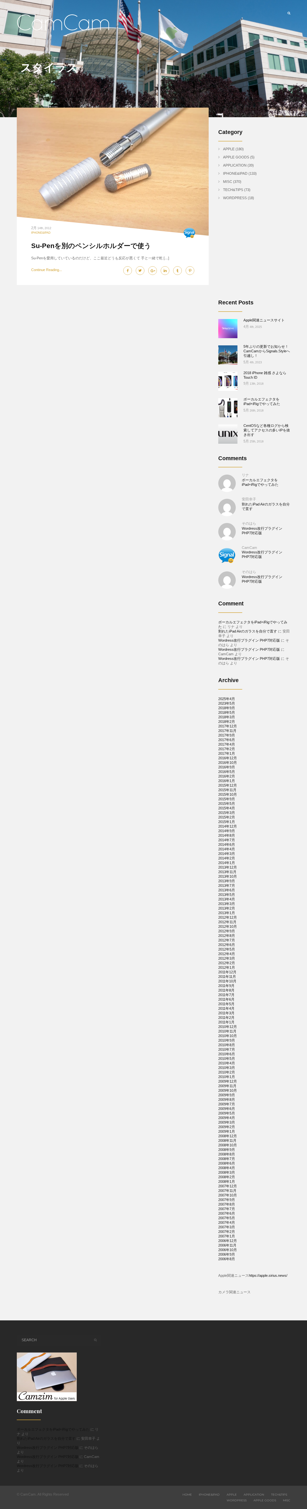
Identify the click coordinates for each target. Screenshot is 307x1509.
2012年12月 (227, 917)
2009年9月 (226, 1095)
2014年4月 (226, 849)
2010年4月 (226, 1063)
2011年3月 (226, 1013)
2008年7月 (226, 1159)
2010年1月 (226, 1077)
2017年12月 (227, 726)
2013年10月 (227, 876)
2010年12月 (227, 1027)
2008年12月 (227, 1136)
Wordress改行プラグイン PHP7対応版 (249, 640)
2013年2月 (226, 908)
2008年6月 (226, 1163)
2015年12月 (227, 785)
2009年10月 (227, 1090)
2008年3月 (226, 1172)
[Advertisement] (258, 253)
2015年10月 (227, 794)
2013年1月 (226, 913)
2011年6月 (226, 999)
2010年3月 (226, 1068)
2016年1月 (226, 781)
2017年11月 (227, 731)
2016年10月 (227, 762)
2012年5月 (226, 949)
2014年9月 (226, 831)
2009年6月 (226, 1109)
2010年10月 (227, 1036)
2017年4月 (226, 744)
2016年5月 (226, 772)
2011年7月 (226, 995)
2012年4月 (226, 954)
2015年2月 (226, 817)
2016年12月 (227, 758)
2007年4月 (226, 1222)
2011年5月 (226, 1004)
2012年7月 (226, 940)
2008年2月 (226, 1177)
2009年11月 (227, 1086)
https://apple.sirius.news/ (268, 1275)
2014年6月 (226, 844)
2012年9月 (226, 931)
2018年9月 (226, 708)
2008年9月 (226, 1150)
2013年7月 (226, 885)
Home (187, 1494)
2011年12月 (227, 972)
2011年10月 (227, 981)
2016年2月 (226, 776)
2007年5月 (226, 1218)
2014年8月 (226, 835)
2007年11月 (227, 1191)
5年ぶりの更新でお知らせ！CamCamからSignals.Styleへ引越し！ (266, 351)
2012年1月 (226, 967)
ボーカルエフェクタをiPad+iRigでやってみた (53, 1429)
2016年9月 (226, 767)
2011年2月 (226, 1018)
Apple (229, 149)
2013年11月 (227, 872)
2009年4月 (226, 1118)
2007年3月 (226, 1227)
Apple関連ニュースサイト (264, 320)
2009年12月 (227, 1081)
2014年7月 (226, 840)
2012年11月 (227, 922)
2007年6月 (226, 1213)
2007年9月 (226, 1200)
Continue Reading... (46, 270)
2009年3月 (226, 1122)
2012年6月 (226, 945)
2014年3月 (226, 854)
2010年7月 (226, 1049)
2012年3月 (226, 958)
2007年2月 (226, 1232)
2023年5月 (226, 703)
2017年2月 (226, 749)
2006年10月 (227, 1250)
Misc (227, 182)
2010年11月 (227, 1031)
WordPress (235, 198)
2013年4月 (226, 899)
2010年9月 (226, 1040)
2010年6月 (226, 1054)
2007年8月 (226, 1204)
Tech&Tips (233, 190)
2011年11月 (227, 977)
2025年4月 (226, 699)
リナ (245, 475)
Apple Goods (236, 157)
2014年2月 (226, 858)
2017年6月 (226, 740)
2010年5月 (226, 1058)
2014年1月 (226, 863)
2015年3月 (226, 813)
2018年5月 (226, 712)
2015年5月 (226, 803)
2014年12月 (227, 826)
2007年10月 (227, 1195)
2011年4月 (226, 1008)
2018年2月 (226, 722)
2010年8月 (226, 1045)
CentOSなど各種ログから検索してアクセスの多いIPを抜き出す (266, 430)
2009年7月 (226, 1104)
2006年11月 (227, 1245)
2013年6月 (226, 890)
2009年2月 (226, 1127)
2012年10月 (227, 926)
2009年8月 (226, 1099)
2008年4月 (226, 1168)
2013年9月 (226, 881)
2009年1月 (226, 1131)
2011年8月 (226, 990)
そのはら (249, 523)
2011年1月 (226, 1022)
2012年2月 (226, 963)
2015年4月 (226, 808)
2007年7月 (226, 1209)
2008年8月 (226, 1154)
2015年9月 (226, 799)
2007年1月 (226, 1236)
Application (235, 165)
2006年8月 (226, 1259)
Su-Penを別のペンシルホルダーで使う (91, 246)
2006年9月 (226, 1254)
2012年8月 (226, 936)
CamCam (249, 548)
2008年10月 (227, 1145)
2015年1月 (226, 822)
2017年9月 (226, 735)
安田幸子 (249, 499)
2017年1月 (226, 753)
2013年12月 (227, 867)
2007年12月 (227, 1186)
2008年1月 (226, 1181)
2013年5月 (226, 895)
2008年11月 (227, 1140)
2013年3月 (226, 904)
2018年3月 (226, 717)
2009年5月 (226, 1113)
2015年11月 (227, 790)
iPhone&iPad (41, 232)
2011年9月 (226, 986)
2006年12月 (227, 1241)
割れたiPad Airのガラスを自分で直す (247, 631)
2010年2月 (226, 1072)
